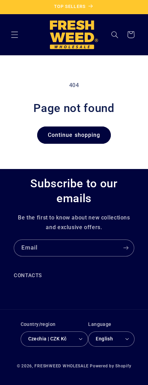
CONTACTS (28, 275)
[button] (14, 35)
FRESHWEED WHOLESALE (61, 366)
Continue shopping (74, 135)
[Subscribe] (126, 248)
